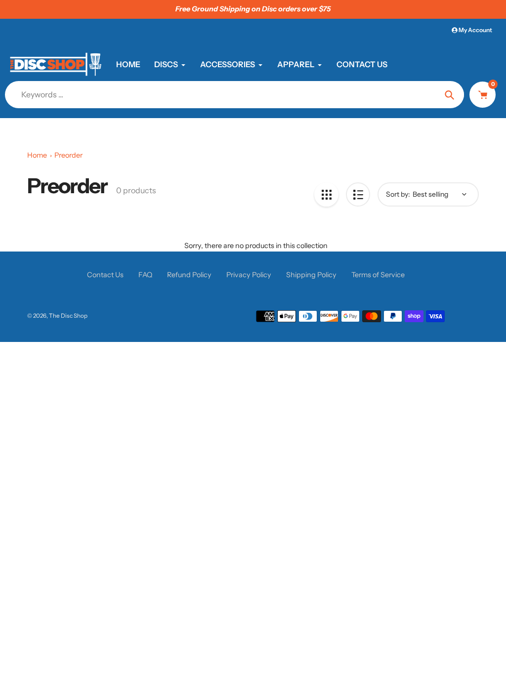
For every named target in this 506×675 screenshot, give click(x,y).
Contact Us (105, 274)
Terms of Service (378, 274)
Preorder (68, 155)
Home (37, 155)
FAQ (145, 274)
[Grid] (326, 194)
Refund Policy (189, 274)
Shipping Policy (311, 274)
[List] (358, 194)
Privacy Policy (248, 274)
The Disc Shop (68, 315)
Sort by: (398, 194)
